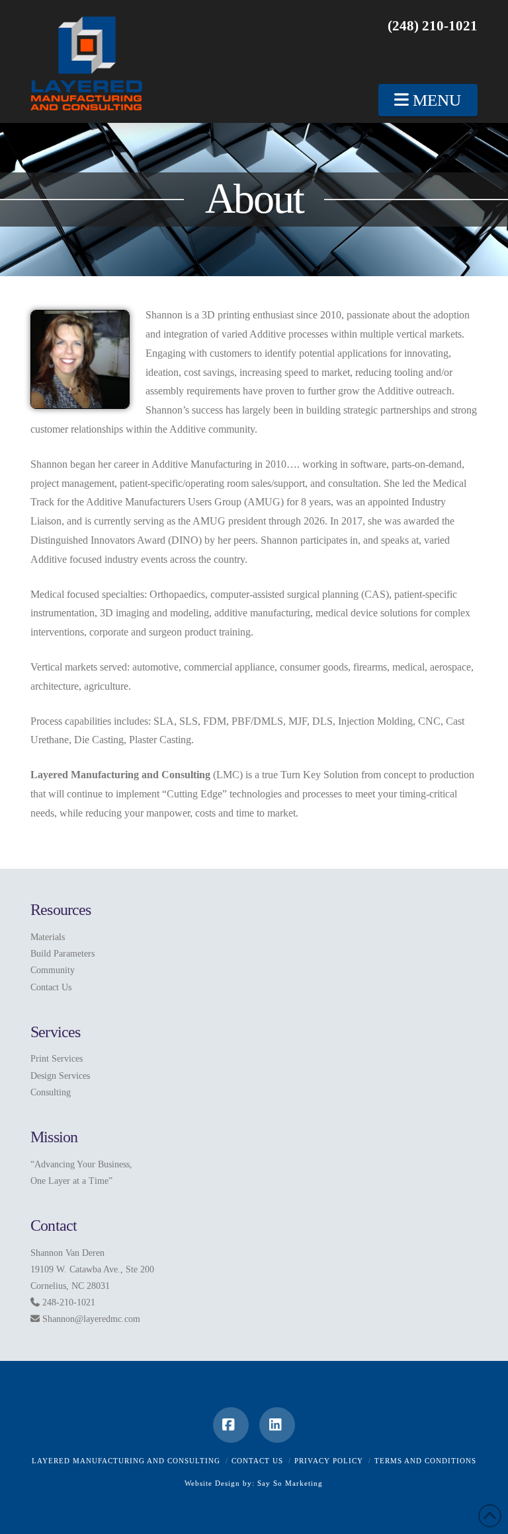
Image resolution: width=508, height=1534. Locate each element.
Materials (47, 937)
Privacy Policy (328, 1461)
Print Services (56, 1059)
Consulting (50, 1092)
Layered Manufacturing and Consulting (126, 1461)
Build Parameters (62, 954)
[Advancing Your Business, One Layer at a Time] (86, 63)
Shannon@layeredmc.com (91, 1319)
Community (52, 970)
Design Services (60, 1076)
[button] (428, 100)
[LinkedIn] (277, 1425)
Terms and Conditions (425, 1461)
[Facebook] (231, 1425)
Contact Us (50, 987)
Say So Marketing (290, 1483)
